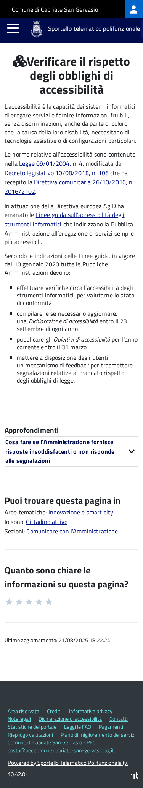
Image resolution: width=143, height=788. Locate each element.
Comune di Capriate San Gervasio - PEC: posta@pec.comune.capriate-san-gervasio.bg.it (61, 746)
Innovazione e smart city (81, 512)
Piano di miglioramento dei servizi (98, 735)
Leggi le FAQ (77, 727)
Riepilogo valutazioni (30, 735)
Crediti (54, 711)
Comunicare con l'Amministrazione (72, 531)
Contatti (118, 719)
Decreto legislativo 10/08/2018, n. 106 (57, 172)
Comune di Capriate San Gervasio (55, 9)
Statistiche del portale (32, 727)
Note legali (19, 719)
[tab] (71, 451)
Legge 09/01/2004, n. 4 (51, 163)
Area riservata (23, 711)
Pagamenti (111, 727)
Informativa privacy (90, 711)
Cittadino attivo (46, 521)
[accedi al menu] (13, 28)
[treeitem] (134, 9)
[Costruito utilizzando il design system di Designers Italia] (134, 776)
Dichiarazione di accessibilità (70, 719)
